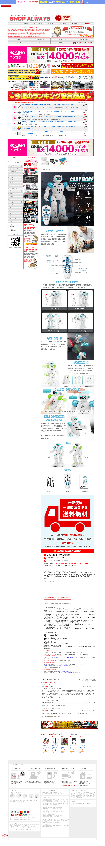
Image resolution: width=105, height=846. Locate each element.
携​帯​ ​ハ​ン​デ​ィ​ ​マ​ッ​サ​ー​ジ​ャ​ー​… (55, 747)
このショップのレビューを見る (88, 680)
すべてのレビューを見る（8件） (88, 679)
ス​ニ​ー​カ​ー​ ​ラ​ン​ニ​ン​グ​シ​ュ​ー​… (64, 747)
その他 (49, 169)
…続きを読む (48, 696)
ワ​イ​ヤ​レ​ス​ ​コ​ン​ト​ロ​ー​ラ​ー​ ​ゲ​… (73, 747)
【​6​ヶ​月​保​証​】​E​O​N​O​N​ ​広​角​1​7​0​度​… (83, 747)
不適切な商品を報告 (65, 603)
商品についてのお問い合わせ (51, 603)
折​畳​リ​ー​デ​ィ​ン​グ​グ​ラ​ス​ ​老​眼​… (46, 747)
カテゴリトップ (44, 169)
